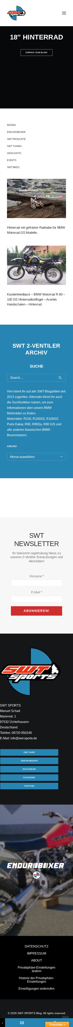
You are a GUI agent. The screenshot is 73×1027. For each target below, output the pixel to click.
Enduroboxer (16, 132)
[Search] (36, 378)
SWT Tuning (14, 146)
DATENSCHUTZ (36, 946)
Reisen (11, 125)
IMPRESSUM (36, 953)
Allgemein (51, 188)
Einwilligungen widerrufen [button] (36, 988)
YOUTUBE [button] (29, 786)
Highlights (14, 153)
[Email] (22, 1022)
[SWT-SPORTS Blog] (16, 13)
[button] (64, 13)
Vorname (36, 576)
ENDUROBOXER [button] (29, 761)
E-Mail (36, 592)
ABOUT (36, 960)
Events (11, 160)
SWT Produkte (16, 139)
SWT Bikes (13, 167)
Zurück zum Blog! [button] (36, 52)
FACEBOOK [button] (29, 777)
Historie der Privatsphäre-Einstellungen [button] (36, 979)
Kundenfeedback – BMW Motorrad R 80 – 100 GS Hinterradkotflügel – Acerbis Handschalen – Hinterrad (36, 299)
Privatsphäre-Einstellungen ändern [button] (36, 969)
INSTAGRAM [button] (29, 769)
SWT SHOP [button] (29, 752)
